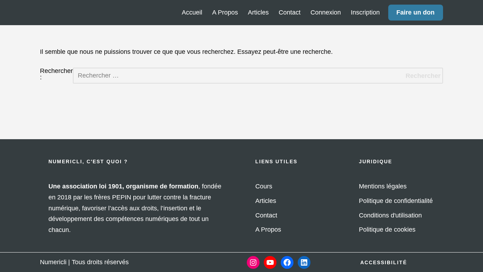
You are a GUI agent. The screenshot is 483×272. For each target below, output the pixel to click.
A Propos (225, 12)
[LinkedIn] (304, 262)
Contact (290, 12)
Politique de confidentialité (396, 200)
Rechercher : (56, 74)
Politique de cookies (387, 229)
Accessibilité (383, 262)
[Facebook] (287, 262)
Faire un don (415, 12)
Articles (258, 12)
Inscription (365, 12)
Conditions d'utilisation (390, 215)
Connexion (325, 12)
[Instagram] (253, 262)
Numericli (53, 262)
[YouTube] (270, 262)
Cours (263, 186)
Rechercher (423, 75)
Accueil (192, 12)
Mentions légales (383, 186)
